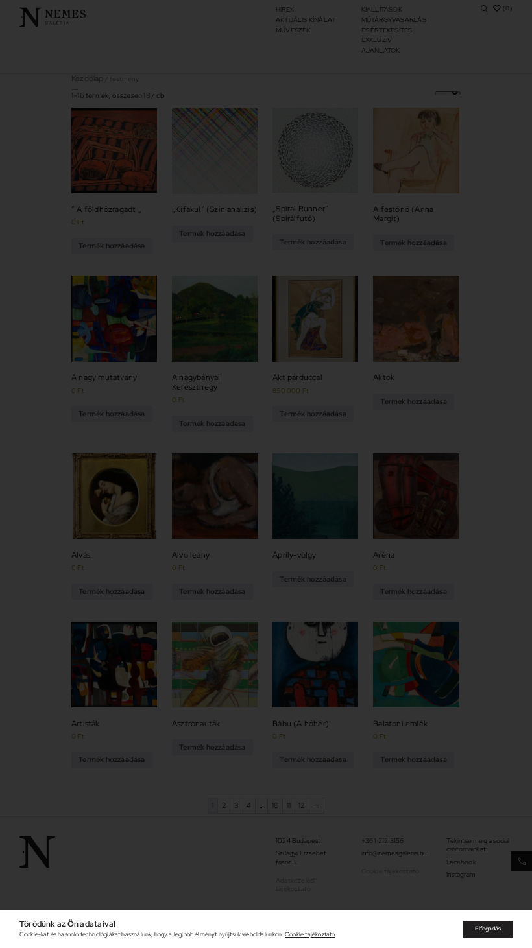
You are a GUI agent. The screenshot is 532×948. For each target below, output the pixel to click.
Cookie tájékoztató (310, 934)
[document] (266, 474)
